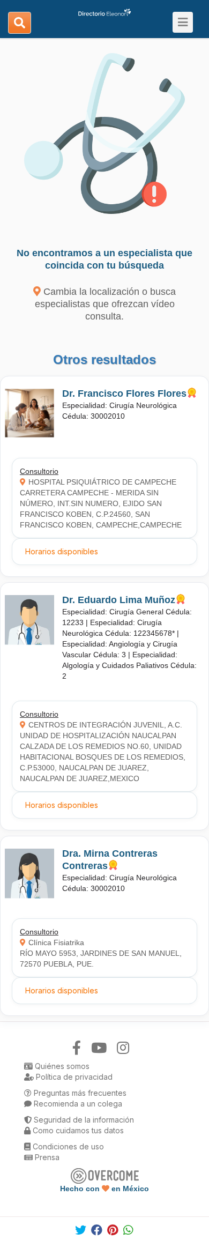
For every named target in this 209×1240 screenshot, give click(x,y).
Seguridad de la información (83, 1119)
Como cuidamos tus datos (77, 1130)
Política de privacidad (73, 1076)
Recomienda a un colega (77, 1103)
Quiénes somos (61, 1066)
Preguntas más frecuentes (79, 1092)
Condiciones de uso (67, 1146)
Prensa (46, 1157)
